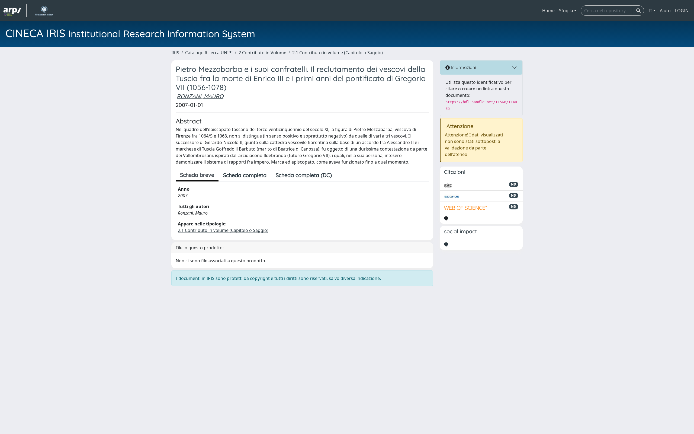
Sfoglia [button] (566, 11)
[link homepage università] (44, 10)
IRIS (175, 53)
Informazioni (463, 67)
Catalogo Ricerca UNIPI (209, 53)
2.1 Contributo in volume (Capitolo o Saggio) (337, 53)
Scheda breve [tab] (197, 174)
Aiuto (665, 11)
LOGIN (682, 11)
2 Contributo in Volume (262, 53)
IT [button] (650, 11)
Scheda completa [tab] (244, 175)
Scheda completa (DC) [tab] (304, 175)
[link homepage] (15, 10)
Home (548, 11)
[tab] (341, 175)
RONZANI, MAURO (200, 96)
